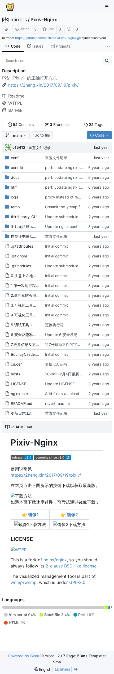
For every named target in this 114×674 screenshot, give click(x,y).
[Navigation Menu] (106, 6)
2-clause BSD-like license (71, 566)
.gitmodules (21, 266)
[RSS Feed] (6, 29)
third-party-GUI (24, 216)
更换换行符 (54, 325)
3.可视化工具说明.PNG (30, 305)
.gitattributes (22, 246)
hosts (15, 374)
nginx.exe (19, 393)
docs (15, 177)
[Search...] (107, 60)
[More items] (107, 46)
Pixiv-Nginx (43, 19)
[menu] (42, 669)
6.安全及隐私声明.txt (28, 334)
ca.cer (16, 364)
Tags (96, 124)
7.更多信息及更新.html (29, 344)
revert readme (57, 403)
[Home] (10, 6)
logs (14, 197)
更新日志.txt (21, 413)
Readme (16, 96)
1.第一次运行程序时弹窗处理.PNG (39, 285)
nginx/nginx (55, 559)
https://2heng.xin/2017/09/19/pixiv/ (46, 475)
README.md (21, 403)
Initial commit (56, 246)
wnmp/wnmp (24, 582)
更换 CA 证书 (56, 364)
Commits (23, 124)
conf (15, 157)
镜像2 (69, 514)
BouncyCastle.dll (25, 354)
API (77, 669)
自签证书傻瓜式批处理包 (31, 236)
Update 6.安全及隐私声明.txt (69, 334)
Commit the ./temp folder (67, 207)
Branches (59, 124)
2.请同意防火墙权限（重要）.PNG (39, 295)
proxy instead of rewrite (65, 197)
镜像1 (30, 514)
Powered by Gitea (23, 656)
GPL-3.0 (77, 582)
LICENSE (18, 383)
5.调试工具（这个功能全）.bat (36, 325)
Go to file (42, 135)
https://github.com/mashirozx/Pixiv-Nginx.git (48, 38)
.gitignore (19, 256)
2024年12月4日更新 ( (63, 374)
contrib (17, 167)
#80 (85, 374)
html (14, 187)
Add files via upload (62, 393)
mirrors (19, 19)
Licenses (62, 669)
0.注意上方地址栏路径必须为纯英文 (40, 275)
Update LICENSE (59, 383)
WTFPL (15, 103)
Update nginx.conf (61, 226)
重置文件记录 (39, 147)
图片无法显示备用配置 (29, 226)
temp (15, 207)
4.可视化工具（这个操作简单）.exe (40, 315)
